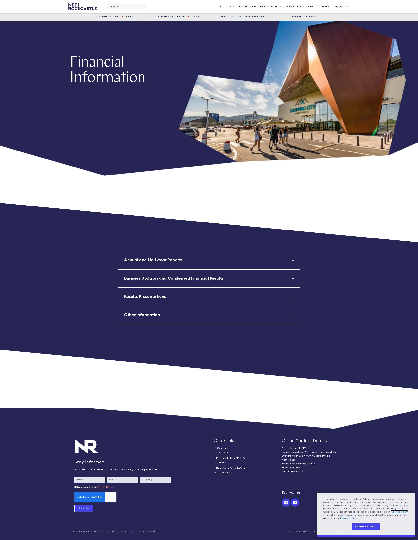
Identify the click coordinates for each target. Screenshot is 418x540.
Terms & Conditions (89, 531)
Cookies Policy (148, 531)
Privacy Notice (105, 487)
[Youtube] (295, 502)
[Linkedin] (286, 502)
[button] (226, 6)
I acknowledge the (95, 487)
